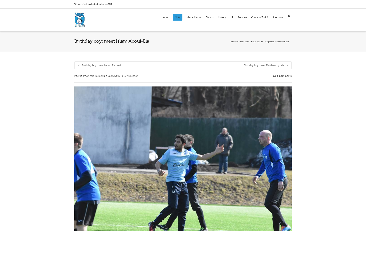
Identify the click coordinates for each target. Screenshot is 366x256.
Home (164, 17)
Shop (178, 17)
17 (231, 17)
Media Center (194, 17)
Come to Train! (259, 17)
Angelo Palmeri (95, 76)
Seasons (242, 17)
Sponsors (277, 17)
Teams (210, 17)
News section (131, 76)
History (222, 17)
